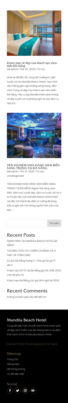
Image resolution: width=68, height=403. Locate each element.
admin (14, 69)
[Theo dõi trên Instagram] (25, 390)
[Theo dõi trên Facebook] (10, 390)
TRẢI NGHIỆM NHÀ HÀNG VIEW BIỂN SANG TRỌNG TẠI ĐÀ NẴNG (33, 166)
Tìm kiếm (54, 223)
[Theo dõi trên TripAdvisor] (33, 390)
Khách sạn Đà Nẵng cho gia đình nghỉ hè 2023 (33, 280)
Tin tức (41, 69)
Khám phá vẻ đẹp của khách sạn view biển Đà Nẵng (32, 64)
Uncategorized (15, 175)
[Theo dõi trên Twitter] (18, 390)
